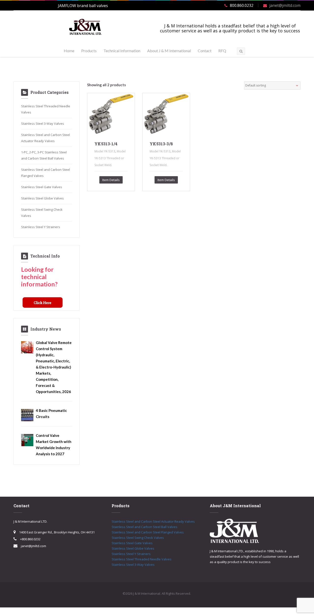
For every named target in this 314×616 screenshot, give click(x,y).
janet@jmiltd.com (285, 5)
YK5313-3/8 (161, 143)
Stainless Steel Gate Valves (41, 187)
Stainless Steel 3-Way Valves (42, 123)
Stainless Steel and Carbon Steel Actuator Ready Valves (153, 521)
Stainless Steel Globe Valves (42, 198)
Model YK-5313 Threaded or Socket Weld (110, 158)
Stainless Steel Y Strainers (40, 227)
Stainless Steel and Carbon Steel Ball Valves (144, 527)
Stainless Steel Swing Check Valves (138, 537)
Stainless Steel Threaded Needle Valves (141, 559)
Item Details (111, 180)
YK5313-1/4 (106, 143)
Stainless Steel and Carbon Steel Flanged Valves (148, 532)
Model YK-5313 (104, 151)
